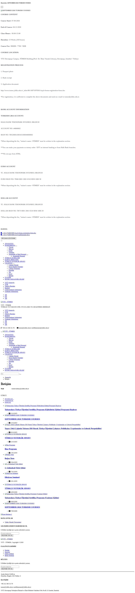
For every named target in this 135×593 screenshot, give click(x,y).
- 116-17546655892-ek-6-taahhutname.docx (16, 235)
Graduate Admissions (11, 291)
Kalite (10, 251)
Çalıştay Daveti (13, 265)
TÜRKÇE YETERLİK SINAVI (15, 261)
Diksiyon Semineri (12, 477)
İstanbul (7, 288)
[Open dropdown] (13, 263)
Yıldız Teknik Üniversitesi (13, 522)
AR (6, 298)
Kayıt (10, 274)
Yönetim (11, 252)
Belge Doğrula (9, 555)
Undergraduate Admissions (13, 290)
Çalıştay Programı (14, 268)
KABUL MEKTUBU (12, 259)
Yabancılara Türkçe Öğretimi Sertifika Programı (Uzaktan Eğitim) (32, 498)
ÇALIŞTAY (8, 263)
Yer (10, 272)
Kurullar (11, 270)
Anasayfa (8, 377)
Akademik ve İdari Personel (17, 254)
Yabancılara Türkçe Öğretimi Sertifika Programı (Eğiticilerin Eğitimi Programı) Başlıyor (41, 410)
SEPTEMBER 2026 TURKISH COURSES (22, 419)
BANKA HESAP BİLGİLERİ (14, 279)
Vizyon (11, 247)
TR (6, 295)
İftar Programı (11, 449)
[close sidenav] (1, 240)
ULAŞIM (8, 277)
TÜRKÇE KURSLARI (12, 258)
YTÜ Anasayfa (9, 282)
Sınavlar (7, 552)
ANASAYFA (9, 243)
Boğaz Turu (9, 458)
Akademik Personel (19, 256)
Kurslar (7, 550)
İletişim (11, 276)
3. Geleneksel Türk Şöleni (15, 468)
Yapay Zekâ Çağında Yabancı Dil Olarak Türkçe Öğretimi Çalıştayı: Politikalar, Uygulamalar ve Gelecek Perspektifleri (53, 428)
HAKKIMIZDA (10, 245)
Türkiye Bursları (10, 286)
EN (6, 296)
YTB (6, 284)
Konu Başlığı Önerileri (16, 267)
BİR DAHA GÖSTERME (8, 238)
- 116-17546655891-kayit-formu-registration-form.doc (19, 233)
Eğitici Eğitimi (9, 554)
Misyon (11, 249)
